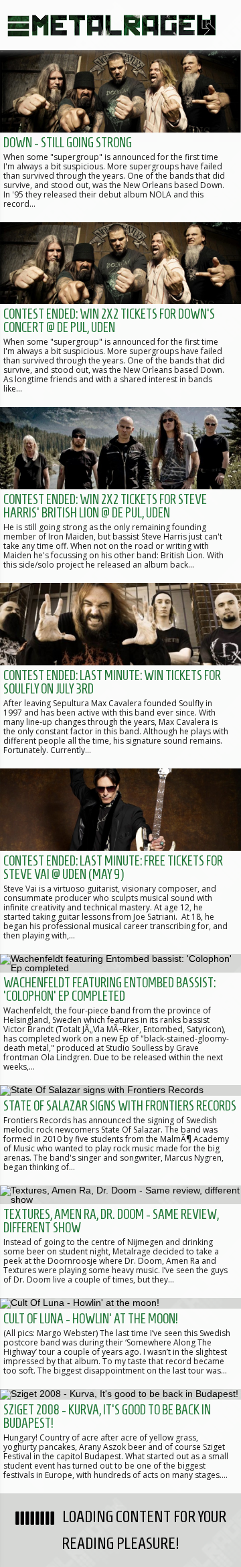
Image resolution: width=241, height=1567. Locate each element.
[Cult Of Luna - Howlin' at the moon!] (120, 1343)
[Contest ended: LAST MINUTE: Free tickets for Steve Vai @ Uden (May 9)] (120, 861)
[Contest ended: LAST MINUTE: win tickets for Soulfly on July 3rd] (120, 675)
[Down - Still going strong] (120, 136)
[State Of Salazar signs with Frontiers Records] (120, 1135)
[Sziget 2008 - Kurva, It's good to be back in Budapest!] (120, 1441)
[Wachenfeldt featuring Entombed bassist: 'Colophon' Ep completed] (120, 1019)
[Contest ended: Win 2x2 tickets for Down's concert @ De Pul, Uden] (120, 315)
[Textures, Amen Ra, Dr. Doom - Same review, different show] (120, 1241)
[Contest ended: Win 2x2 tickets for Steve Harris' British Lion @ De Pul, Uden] (120, 495)
